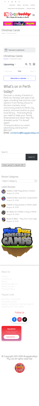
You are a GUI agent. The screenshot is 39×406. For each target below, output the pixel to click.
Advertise (12, 5)
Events (6, 59)
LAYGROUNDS (10, 301)
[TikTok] (24, 319)
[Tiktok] (8, 1)
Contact (32, 5)
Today (19, 71)
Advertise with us (9, 284)
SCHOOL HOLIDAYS (11, 299)
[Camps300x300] (17, 242)
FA (3, 304)
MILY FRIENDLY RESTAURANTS (18, 304)
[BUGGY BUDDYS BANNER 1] (19, 23)
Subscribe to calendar (18, 78)
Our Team (25, 5)
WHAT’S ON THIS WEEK (13, 306)
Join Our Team (31, 8)
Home (4, 276)
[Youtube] (12, 1)
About (19, 5)
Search (4, 152)
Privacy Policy (8, 289)
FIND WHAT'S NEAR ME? (13, 165)
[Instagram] (19, 1)
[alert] (19, 50)
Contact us (7, 279)
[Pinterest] (15, 1)
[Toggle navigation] (33, 15)
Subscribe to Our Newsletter (16, 8)
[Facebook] (5, 1)
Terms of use (8, 286)
